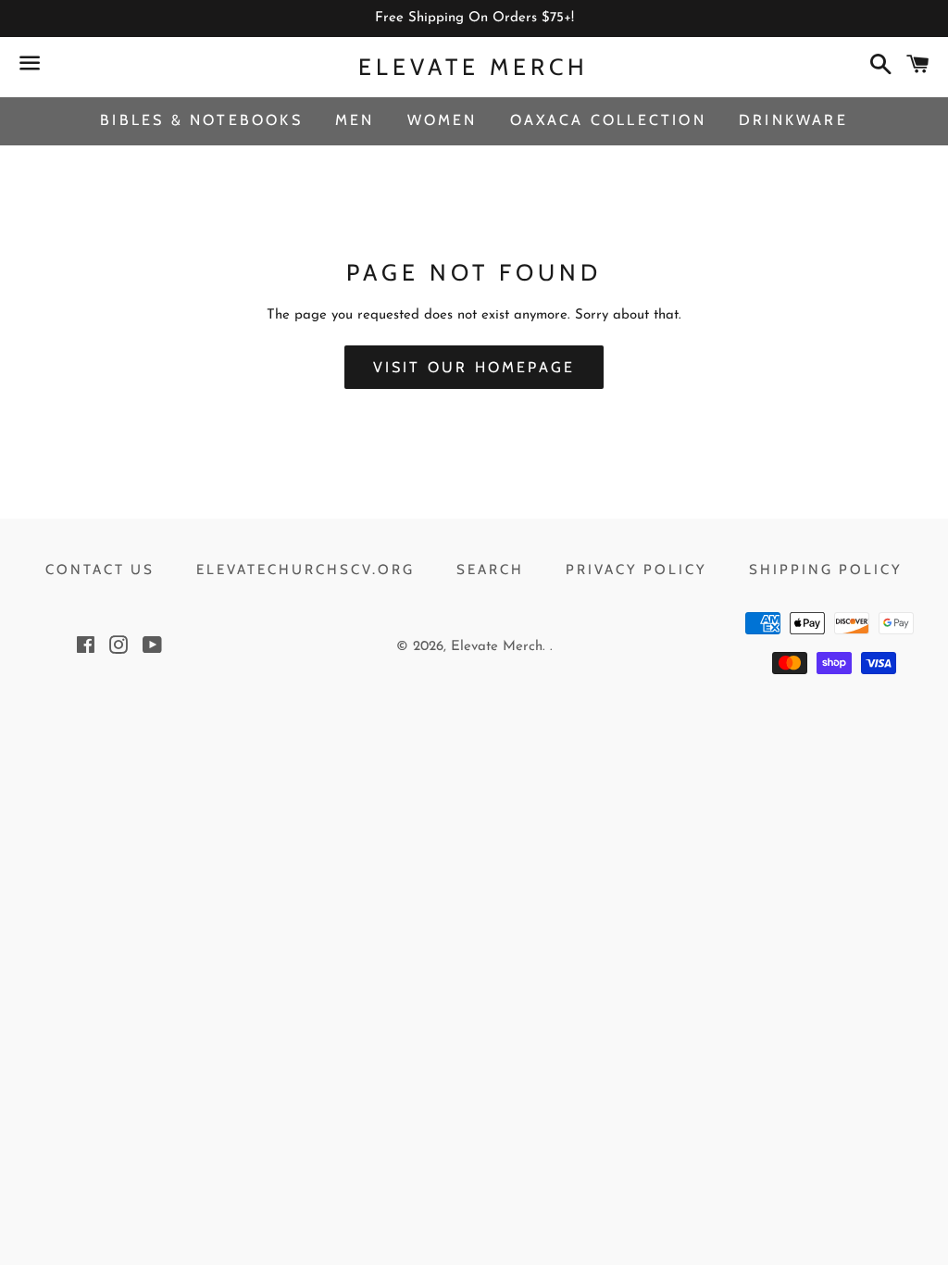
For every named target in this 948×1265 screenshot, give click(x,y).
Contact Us (100, 569)
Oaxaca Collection (608, 120)
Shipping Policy (826, 569)
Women (442, 120)
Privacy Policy (636, 569)
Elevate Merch (473, 67)
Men (355, 120)
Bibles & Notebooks (201, 120)
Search (490, 569)
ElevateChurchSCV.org (305, 569)
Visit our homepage (474, 367)
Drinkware (793, 120)
